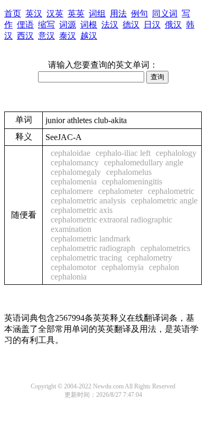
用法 (118, 13)
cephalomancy (75, 162)
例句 (139, 13)
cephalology (176, 152)
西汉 (25, 35)
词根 (88, 24)
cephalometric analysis (88, 200)
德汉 (131, 24)
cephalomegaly (76, 172)
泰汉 (67, 35)
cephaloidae (70, 152)
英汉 (33, 13)
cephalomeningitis (132, 181)
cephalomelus (129, 172)
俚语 (25, 24)
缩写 (46, 24)
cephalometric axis (82, 210)
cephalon (164, 267)
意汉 (46, 35)
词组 (97, 13)
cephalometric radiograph (93, 248)
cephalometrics (165, 248)
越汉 (88, 35)
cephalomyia (122, 267)
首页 (12, 13)
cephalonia (69, 276)
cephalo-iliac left (123, 152)
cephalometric (171, 191)
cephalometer (120, 191)
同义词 (164, 13)
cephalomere (72, 191)
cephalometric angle (164, 200)
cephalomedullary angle (143, 162)
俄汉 (173, 24)
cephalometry (149, 257)
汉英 (54, 13)
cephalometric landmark (90, 238)
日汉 (152, 24)
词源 (67, 24)
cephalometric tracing (86, 257)
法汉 (109, 24)
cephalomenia (74, 181)
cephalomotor (73, 267)
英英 (76, 13)
